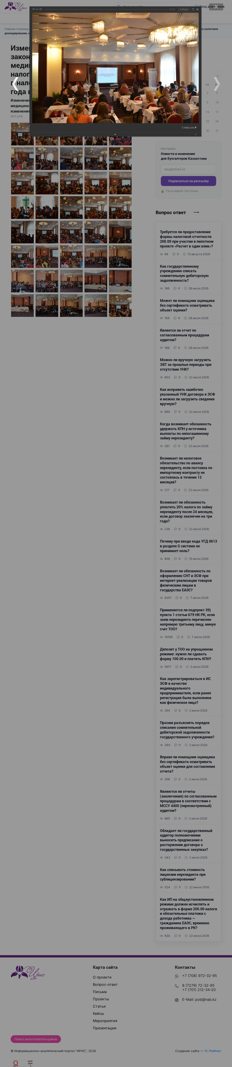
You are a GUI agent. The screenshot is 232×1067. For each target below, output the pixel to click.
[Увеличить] (193, 9)
